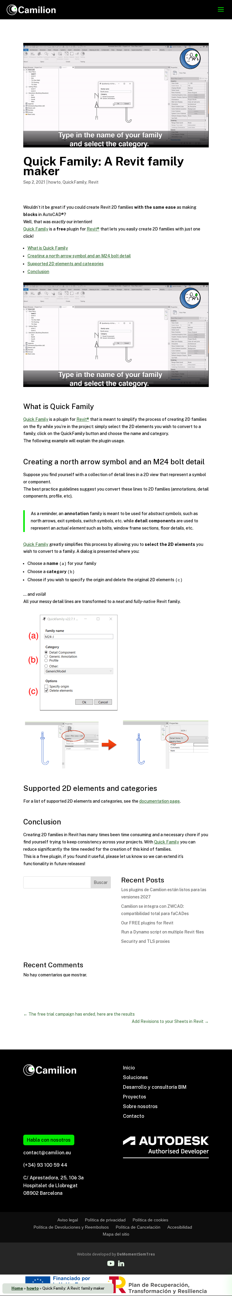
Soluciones (135, 1077)
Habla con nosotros (49, 1140)
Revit (93, 182)
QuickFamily (74, 182)
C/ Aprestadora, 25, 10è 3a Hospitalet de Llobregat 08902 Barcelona (53, 1185)
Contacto (133, 1116)
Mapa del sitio (116, 1234)
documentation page (159, 801)
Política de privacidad (105, 1219)
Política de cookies (150, 1219)
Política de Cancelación (138, 1227)
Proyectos (134, 1097)
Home (17, 1288)
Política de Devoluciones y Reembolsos (71, 1227)
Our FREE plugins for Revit (147, 922)
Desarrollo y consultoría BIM (154, 1087)
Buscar (101, 882)
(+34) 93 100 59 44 (45, 1165)
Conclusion (38, 271)
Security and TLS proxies (145, 941)
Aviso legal (67, 1219)
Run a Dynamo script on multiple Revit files (162, 932)
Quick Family (35, 229)
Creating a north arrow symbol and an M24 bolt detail (79, 255)
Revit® (93, 229)
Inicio (129, 1068)
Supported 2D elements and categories (65, 263)
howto (33, 1288)
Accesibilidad (179, 1227)
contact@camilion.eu (47, 1153)
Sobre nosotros (140, 1106)
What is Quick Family (47, 248)
